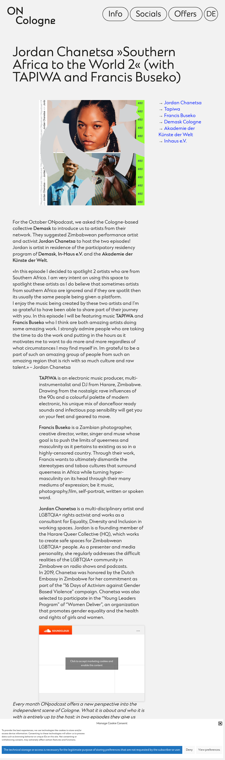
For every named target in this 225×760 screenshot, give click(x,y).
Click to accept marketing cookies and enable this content (91, 663)
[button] (220, 723)
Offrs (185, 14)
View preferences (209, 750)
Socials (148, 14)
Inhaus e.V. (175, 141)
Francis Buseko (180, 116)
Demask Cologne (182, 122)
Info (115, 14)
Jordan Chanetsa (183, 103)
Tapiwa (172, 109)
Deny (189, 750)
